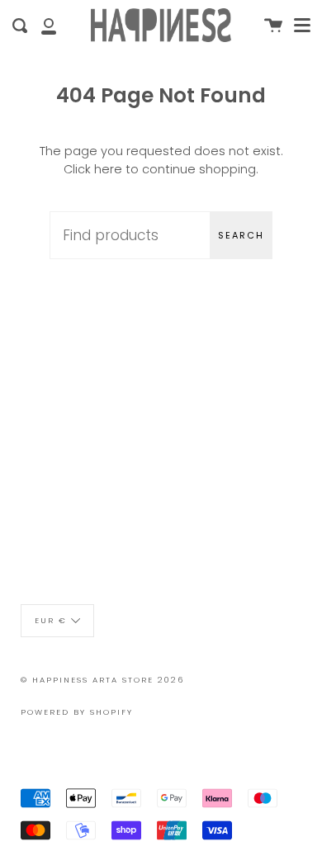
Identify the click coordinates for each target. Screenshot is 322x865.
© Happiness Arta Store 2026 (102, 679)
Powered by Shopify (77, 712)
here (108, 169)
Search (241, 235)
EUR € (51, 620)
